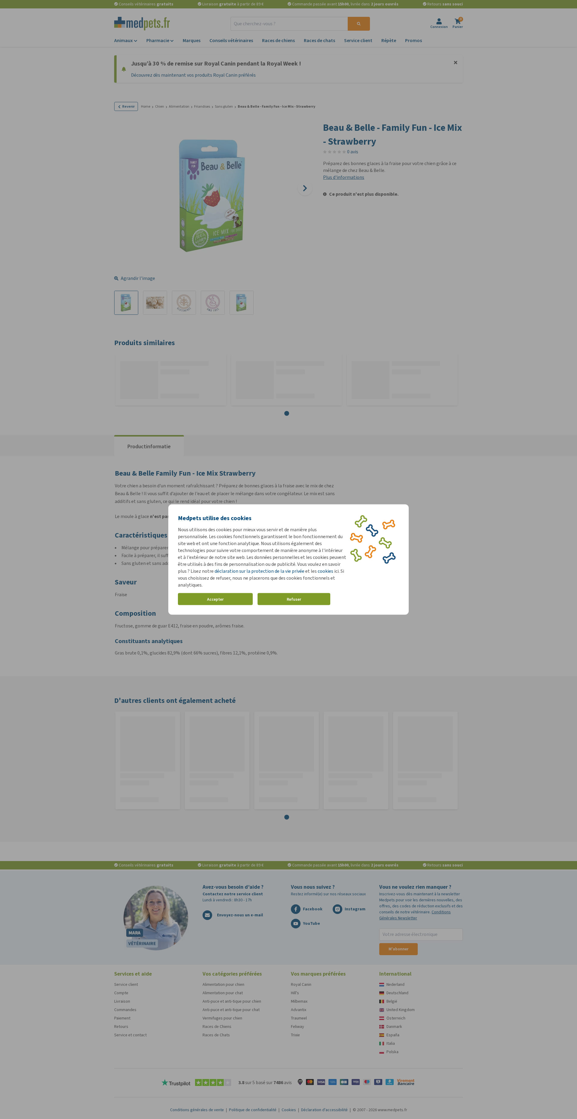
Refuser (294, 599)
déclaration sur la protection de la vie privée (260, 571)
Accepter (215, 599)
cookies (325, 571)
